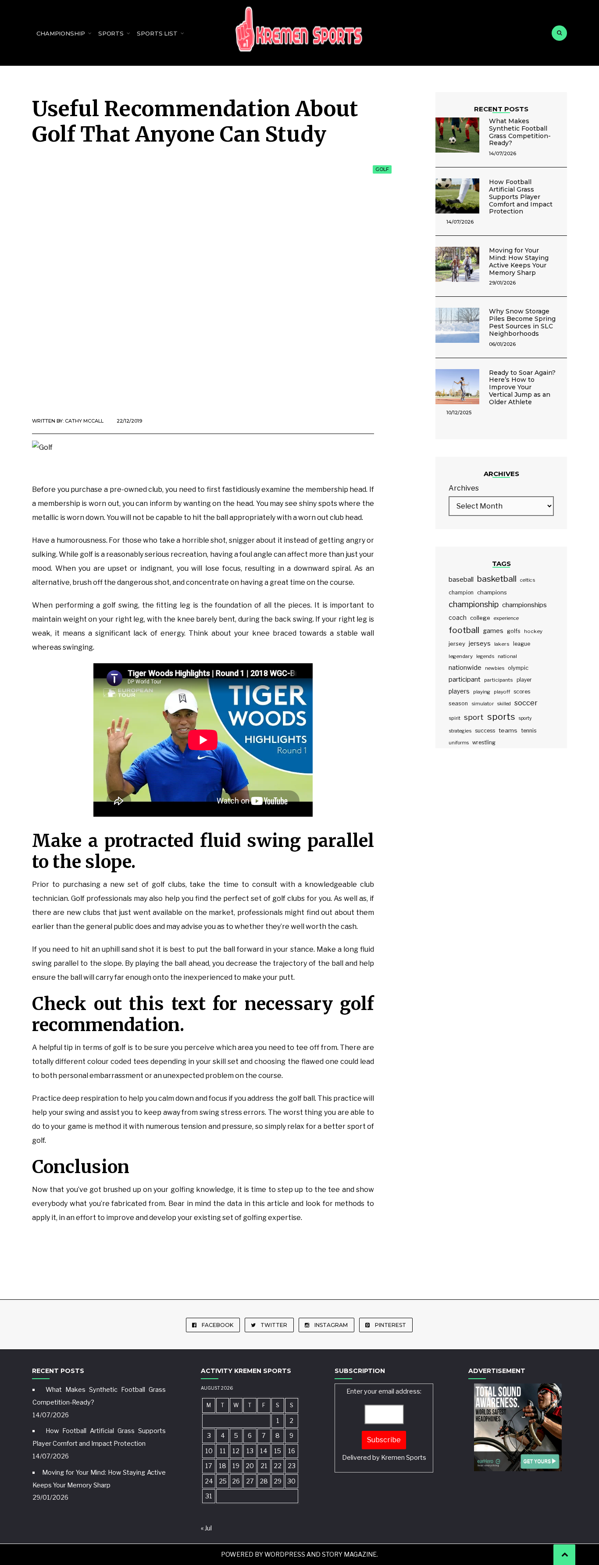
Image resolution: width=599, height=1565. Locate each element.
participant (465, 679)
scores (521, 691)
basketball (497, 579)
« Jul (206, 1528)
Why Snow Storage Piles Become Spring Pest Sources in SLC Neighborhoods (522, 322)
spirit (454, 718)
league (521, 644)
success (485, 730)
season (458, 703)
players (459, 691)
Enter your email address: (384, 1424)
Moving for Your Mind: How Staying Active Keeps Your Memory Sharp (519, 261)
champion (461, 592)
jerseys (480, 643)
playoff (502, 692)
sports (501, 716)
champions (492, 592)
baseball (461, 579)
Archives (464, 488)
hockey (533, 631)
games (493, 630)
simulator (482, 704)
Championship (60, 33)
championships (524, 605)
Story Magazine (349, 1554)
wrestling (484, 743)
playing (481, 692)
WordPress (284, 1554)
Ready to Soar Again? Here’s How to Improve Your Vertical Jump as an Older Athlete (522, 387)
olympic (518, 668)
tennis (529, 730)
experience (506, 618)
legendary (461, 656)
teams (508, 730)
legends (485, 656)
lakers (502, 644)
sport (474, 717)
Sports (111, 33)
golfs (514, 631)
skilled (504, 704)
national (507, 656)
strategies (460, 731)
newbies (494, 668)
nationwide (465, 668)
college (480, 617)
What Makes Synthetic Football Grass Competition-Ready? (520, 132)
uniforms (459, 743)
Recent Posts (501, 109)
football (464, 630)
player (524, 680)
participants (498, 680)
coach (458, 617)
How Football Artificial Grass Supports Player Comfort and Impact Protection (521, 196)
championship (474, 604)
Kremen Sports (403, 1458)
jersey (457, 643)
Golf (382, 169)
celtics (527, 580)
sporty (525, 718)
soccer (526, 702)
